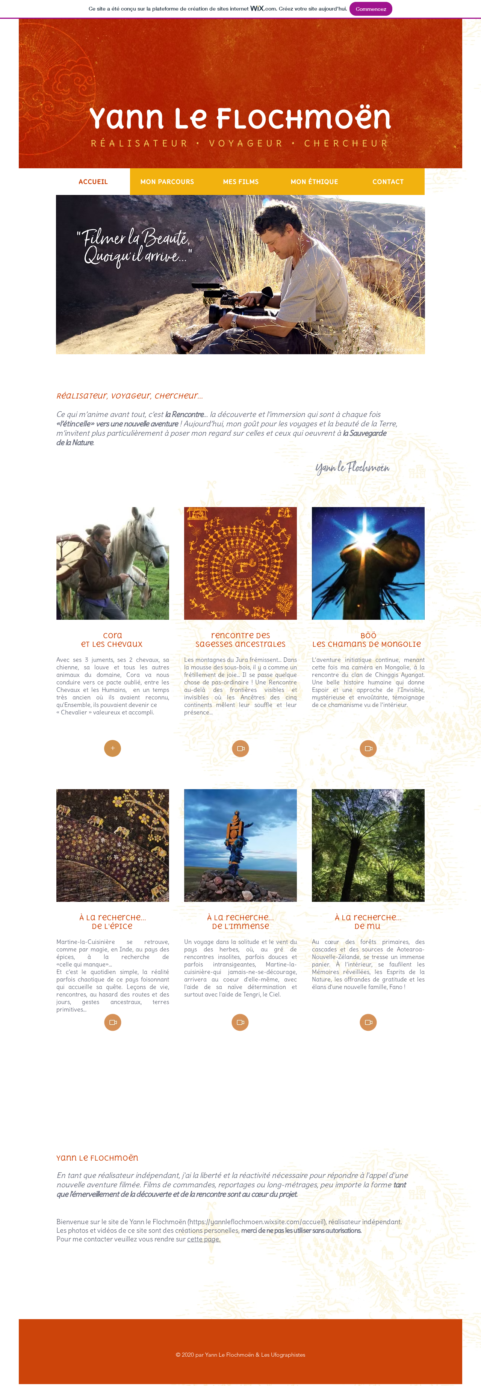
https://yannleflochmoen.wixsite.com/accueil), (258, 1221)
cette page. (204, 1239)
